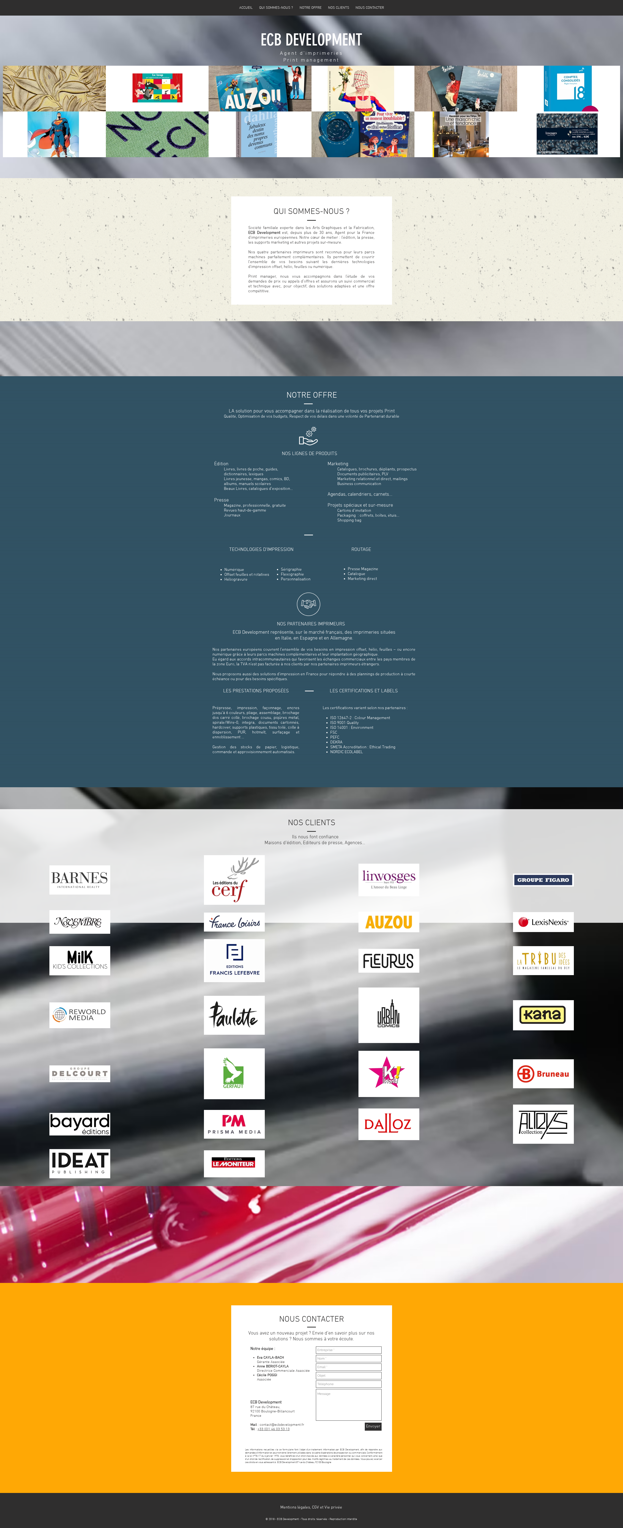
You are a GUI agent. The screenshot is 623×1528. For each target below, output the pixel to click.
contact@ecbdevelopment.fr (282, 1425)
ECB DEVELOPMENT (311, 40)
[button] (311, 1508)
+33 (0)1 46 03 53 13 (273, 1429)
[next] (611, 114)
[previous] (12, 114)
